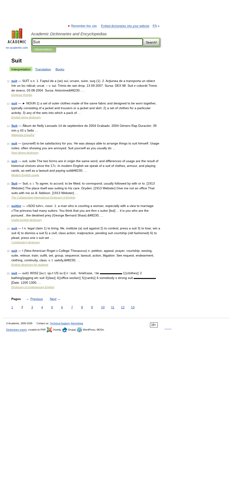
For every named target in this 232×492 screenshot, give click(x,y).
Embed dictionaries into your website (125, 26)
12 (123, 307)
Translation (43, 69)
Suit (14, 125)
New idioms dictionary (25, 152)
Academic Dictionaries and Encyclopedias (69, 34)
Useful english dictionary (26, 220)
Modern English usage (25, 175)
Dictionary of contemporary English (32, 287)
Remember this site (84, 26)
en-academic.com (17, 47)
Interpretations (43, 49)
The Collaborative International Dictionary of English (43, 197)
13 (133, 307)
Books (60, 69)
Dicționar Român (21, 95)
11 (112, 307)
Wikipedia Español (22, 135)
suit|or (16, 206)
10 (103, 307)
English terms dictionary (26, 117)
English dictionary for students (29, 264)
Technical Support (60, 323)
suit (14, 81)
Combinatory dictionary (25, 242)
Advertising (77, 323)
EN (155, 26)
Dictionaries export (16, 329)
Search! (151, 42)
